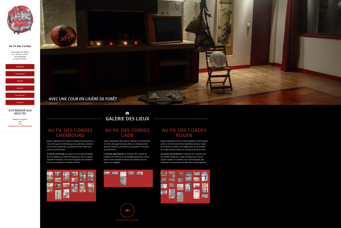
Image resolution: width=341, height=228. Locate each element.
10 (200, 102)
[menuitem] (20, 52)
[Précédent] (42, 52)
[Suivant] (338, 52)
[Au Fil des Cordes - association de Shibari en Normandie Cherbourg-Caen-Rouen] (20, 20)
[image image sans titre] (51, 177)
